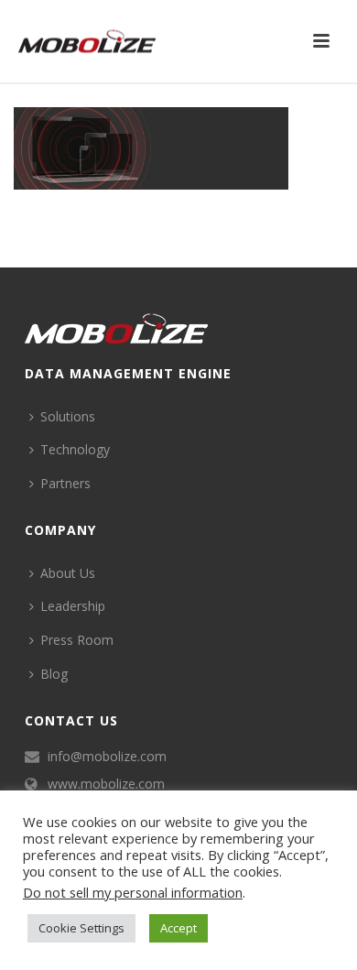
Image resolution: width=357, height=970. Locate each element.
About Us (67, 573)
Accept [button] (178, 928)
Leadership (72, 606)
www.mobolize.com (106, 784)
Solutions (67, 416)
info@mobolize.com (107, 756)
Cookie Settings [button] (81, 928)
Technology (75, 449)
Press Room (77, 639)
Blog (54, 673)
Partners (65, 483)
